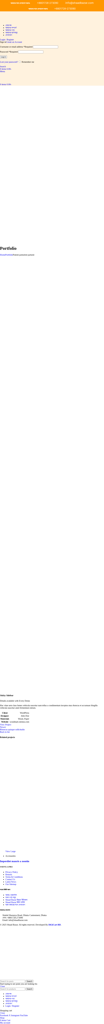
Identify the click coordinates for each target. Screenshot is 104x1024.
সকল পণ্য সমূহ (10, 897)
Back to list (5, 732)
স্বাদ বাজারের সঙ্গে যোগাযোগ (15, 905)
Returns (8, 874)
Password (9, 52)
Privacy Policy (11, 872)
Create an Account (14, 42)
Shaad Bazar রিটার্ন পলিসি (15, 902)
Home (2, 255)
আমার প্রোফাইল (11, 895)
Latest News (10, 882)
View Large (10, 851)
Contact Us (10, 879)
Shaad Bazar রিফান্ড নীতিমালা (16, 900)
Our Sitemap (10, 884)
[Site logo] (5, 20)
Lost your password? (9, 62)
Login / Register (12, 1006)
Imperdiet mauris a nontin (14, 861)
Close (2, 986)
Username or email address (16, 47)
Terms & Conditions (14, 877)
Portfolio (9, 255)
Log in (3, 57)
